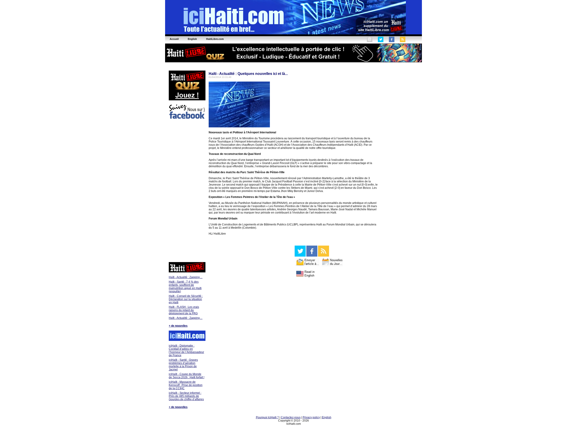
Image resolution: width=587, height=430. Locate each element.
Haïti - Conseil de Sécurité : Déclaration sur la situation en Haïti (186, 299)
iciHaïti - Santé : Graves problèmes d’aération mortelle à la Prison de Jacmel (183, 364)
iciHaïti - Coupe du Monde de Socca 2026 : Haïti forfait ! (186, 375)
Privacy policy (311, 417)
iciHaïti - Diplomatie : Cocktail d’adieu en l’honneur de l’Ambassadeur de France (186, 350)
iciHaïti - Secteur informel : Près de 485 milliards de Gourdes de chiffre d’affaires (186, 396)
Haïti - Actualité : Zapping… (185, 277)
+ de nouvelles (178, 325)
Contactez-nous (291, 417)
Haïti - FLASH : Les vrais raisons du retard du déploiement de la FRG (184, 310)
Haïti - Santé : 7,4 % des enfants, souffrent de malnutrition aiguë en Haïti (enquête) (185, 286)
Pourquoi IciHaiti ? (267, 417)
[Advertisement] (187, 191)
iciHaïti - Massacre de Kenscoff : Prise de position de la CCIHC (185, 385)
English (326, 417)
